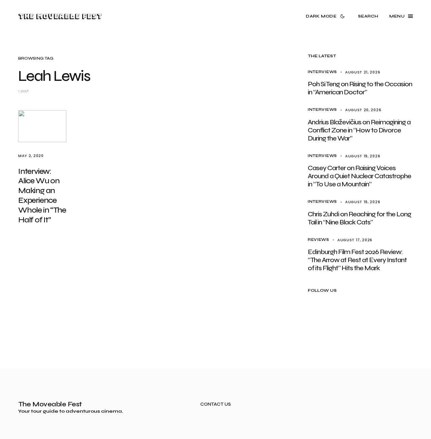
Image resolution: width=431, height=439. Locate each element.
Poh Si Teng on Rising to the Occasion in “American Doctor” (360, 88)
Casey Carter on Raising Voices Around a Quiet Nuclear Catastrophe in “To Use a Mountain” (359, 176)
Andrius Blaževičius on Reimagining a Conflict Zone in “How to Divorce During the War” (359, 130)
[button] (326, 16)
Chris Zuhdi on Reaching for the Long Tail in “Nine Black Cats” (359, 218)
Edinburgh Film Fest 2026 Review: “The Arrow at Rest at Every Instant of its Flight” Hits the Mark (357, 260)
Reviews (318, 240)
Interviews (322, 72)
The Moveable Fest (60, 16)
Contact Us (215, 404)
